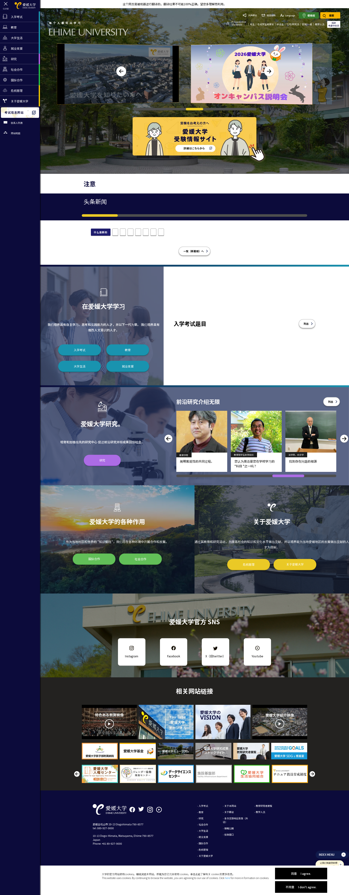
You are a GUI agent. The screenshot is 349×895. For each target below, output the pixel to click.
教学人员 (319, 24)
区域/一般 (307, 24)
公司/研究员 (292, 24)
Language (290, 15)
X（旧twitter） (215, 656)
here (227, 878)
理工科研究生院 (241, 455)
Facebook (173, 656)
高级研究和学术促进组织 (300, 454)
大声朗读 (252, 15)
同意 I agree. (301, 873)
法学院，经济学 (187, 454)
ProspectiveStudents (239, 23)
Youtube (257, 656)
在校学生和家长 (265, 24)
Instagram (131, 656)
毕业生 (280, 24)
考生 (252, 24)
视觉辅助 (271, 15)
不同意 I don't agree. (301, 887)
